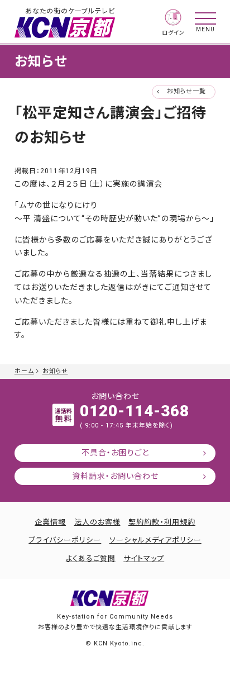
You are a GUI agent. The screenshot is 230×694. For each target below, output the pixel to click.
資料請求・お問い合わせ (115, 476)
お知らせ (55, 371)
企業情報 (50, 522)
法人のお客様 (97, 522)
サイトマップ (143, 558)
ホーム (24, 371)
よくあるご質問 (91, 558)
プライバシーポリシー (64, 540)
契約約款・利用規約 (161, 522)
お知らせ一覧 (186, 91)
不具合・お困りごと (115, 452)
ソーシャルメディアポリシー (155, 540)
